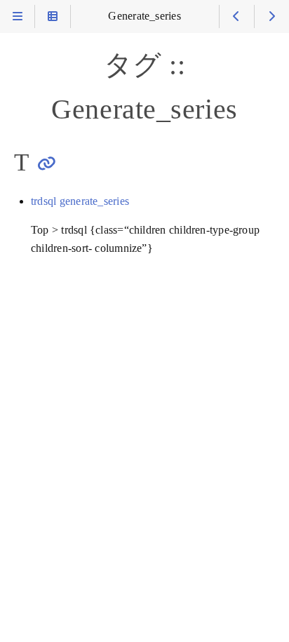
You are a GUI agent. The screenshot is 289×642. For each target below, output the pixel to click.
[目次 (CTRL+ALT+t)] (52, 16)
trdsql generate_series (80, 201)
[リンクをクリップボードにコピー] (46, 163)
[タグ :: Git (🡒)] (271, 16)
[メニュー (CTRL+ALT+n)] (17, 16)
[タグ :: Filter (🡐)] (236, 16)
